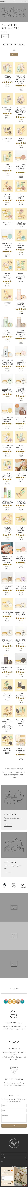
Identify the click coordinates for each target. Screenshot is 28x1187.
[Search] (22, 1)
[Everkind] (14, 1)
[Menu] (0, 1)
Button (14, 54)
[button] (6, 82)
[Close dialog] (26, 1168)
